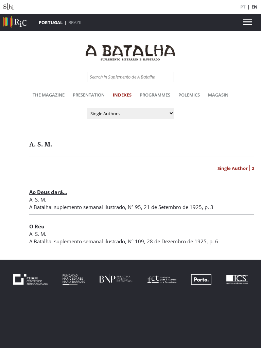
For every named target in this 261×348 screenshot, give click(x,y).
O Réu (37, 226)
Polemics (189, 95)
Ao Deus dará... (48, 192)
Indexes (122, 95)
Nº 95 (134, 207)
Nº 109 (136, 241)
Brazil (75, 22)
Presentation (89, 95)
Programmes (155, 95)
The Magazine (49, 95)
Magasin (218, 95)
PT (243, 7)
